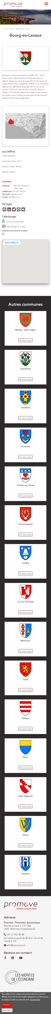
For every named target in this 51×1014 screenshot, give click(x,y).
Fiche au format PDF (15, 222)
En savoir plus (25, 341)
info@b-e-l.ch (14, 197)
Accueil (5, 29)
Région (12, 29)
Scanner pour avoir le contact (14, 231)
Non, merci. (7, 1010)
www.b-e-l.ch (16, 194)
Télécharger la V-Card (15, 227)
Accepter (6, 1005)
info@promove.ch (16, 945)
